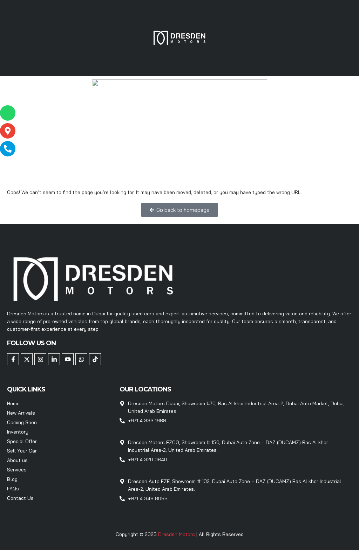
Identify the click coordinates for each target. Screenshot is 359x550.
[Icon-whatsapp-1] (7, 113)
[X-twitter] (27, 359)
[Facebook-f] (13, 359)
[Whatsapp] (81, 359)
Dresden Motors (177, 534)
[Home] (179, 37)
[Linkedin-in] (54, 359)
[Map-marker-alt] (7, 131)
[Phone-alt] (7, 148)
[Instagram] (40, 359)
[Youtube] (68, 359)
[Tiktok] (95, 359)
